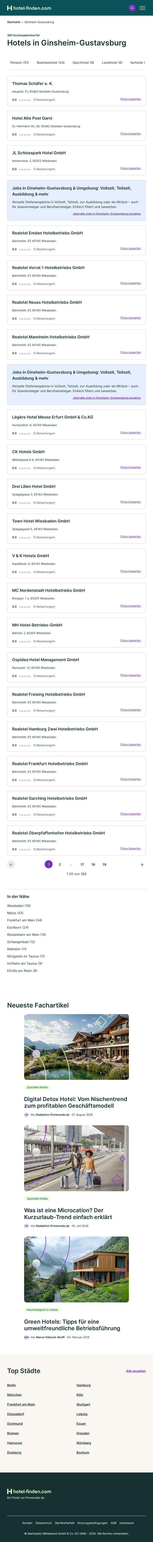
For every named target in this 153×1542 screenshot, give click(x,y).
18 (93, 864)
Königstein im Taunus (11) (26, 956)
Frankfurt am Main (21, 1404)
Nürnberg (83, 1443)
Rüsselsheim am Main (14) (26, 935)
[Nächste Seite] (142, 864)
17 (82, 864)
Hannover (14, 1443)
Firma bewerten (131, 99)
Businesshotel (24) (51, 63)
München (14, 1395)
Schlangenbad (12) (21, 942)
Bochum (82, 1452)
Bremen (13, 1433)
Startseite (13, 22)
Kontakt (27, 1523)
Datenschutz (43, 1523)
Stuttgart (83, 1404)
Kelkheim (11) (17, 949)
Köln (79, 1395)
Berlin (11, 1385)
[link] (76, 91)
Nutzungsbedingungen (92, 1523)
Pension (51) (19, 63)
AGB (113, 1523)
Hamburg (83, 1385)
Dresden (82, 1433)
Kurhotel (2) (139, 63)
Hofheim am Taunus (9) (24, 963)
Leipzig (81, 1414)
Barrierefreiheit (64, 1523)
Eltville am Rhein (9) (22, 971)
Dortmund (15, 1424)
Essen (81, 1424)
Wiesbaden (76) (19, 906)
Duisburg (14, 1452)
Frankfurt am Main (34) (24, 920)
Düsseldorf (15, 1414)
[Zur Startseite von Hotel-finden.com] (29, 7)
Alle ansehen (136, 1371)
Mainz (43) (15, 913)
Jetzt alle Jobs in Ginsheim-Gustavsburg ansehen (107, 213)
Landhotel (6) (112, 63)
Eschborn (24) (18, 927)
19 (104, 864)
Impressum (127, 1523)
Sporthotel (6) (83, 63)
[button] (132, 7)
